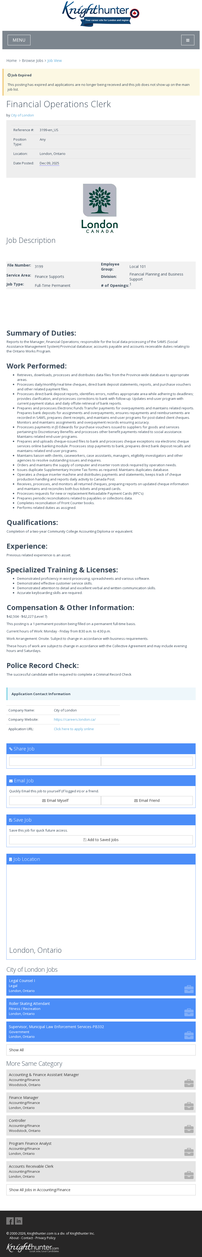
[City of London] (101, 208)
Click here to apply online (74, 728)
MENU (19, 40)
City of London (22, 115)
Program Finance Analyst (30, 1148)
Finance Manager (24, 1102)
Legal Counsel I (22, 985)
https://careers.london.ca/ (75, 719)
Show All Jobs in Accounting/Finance (39, 1189)
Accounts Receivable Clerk (31, 1171)
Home (11, 60)
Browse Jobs (32, 60)
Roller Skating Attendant (29, 1008)
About (14, 1238)
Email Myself (57, 800)
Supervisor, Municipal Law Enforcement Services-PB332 (56, 1031)
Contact (27, 1238)
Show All (16, 1049)
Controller (25, 1125)
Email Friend (149, 800)
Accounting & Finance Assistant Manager (44, 1079)
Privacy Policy (45, 1238)
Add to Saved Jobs (103, 839)
